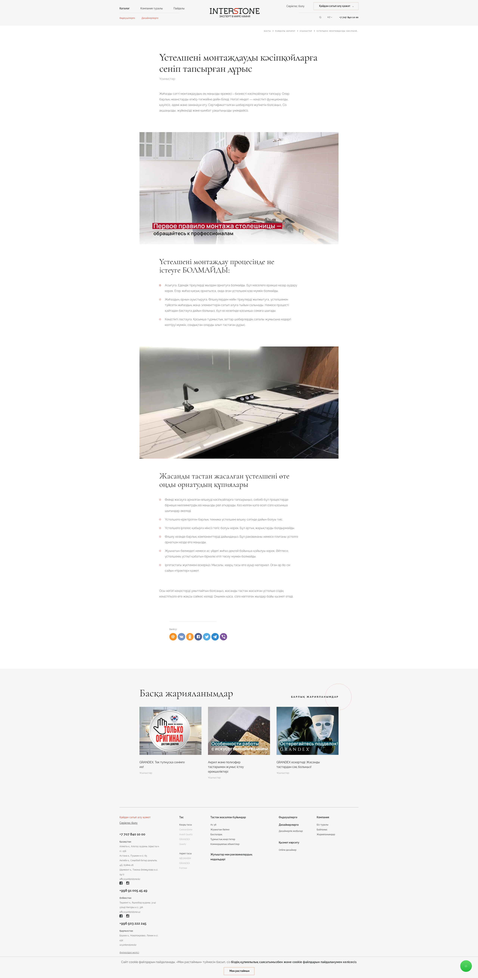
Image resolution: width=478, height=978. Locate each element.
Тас (181, 817)
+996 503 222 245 (133, 923)
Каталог (125, 8)
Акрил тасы (185, 853)
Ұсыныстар (306, 31)
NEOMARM (185, 858)
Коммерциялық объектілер (224, 844)
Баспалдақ (216, 834)
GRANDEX (184, 863)
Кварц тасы (185, 824)
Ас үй (213, 824)
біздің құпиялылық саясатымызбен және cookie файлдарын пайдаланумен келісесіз (293, 962)
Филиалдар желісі (129, 952)
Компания (323, 817)
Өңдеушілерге (127, 18)
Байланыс (322, 829)
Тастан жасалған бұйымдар (228, 817)
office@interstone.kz (130, 879)
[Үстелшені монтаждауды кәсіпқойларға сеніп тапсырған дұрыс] (198, 636)
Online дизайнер (287, 850)
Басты (267, 31)
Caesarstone (185, 829)
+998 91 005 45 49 (133, 890)
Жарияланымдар (326, 834)
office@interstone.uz (130, 912)
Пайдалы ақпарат (285, 31)
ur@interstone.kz (128, 945)
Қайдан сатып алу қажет (135, 817)
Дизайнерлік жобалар (291, 831)
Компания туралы (151, 8)
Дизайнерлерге (150, 18)
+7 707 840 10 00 (348, 17)
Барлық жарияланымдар (315, 696)
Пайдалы (178, 8)
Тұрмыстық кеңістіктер (222, 839)
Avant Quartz (186, 834)
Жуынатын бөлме (219, 829)
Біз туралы (322, 824)
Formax (183, 868)
